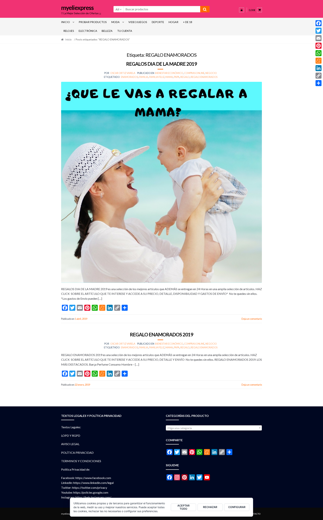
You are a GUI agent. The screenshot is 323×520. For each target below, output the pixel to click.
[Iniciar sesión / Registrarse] (241, 9)
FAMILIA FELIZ (156, 76)
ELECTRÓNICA (88, 30)
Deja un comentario (252, 318)
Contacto (254, 513)
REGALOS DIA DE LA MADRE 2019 (161, 64)
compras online (194, 73)
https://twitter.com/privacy (89, 487)
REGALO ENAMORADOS (204, 76)
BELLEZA (107, 30)
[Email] (318, 38)
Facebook (67, 478)
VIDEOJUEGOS (137, 22)
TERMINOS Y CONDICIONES (81, 461)
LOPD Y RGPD (70, 435)
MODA (115, 22)
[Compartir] (318, 83)
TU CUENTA (124, 30)
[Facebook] (318, 23)
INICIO (65, 22)
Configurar (236, 507)
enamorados (129, 76)
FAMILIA (143, 76)
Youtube (66, 492)
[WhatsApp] (318, 53)
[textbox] (214, 428)
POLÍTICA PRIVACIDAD (77, 452)
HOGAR (173, 22)
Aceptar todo (183, 507)
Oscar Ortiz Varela (122, 73)
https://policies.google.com (90, 492)
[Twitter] (318, 30)
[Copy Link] (318, 75)
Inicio (68, 39)
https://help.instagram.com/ (93, 497)
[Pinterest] (318, 45)
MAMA (169, 76)
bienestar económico (169, 73)
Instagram (67, 497)
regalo (185, 76)
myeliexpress (77, 7)
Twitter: (66, 487)
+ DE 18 (187, 22)
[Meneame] (318, 60)
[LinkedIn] (318, 68)
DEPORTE (158, 22)
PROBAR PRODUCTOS (93, 22)
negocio (211, 73)
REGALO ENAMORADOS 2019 (161, 334)
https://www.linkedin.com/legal (93, 482)
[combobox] (214, 428)
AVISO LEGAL (70, 444)
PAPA (176, 76)
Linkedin (66, 482)
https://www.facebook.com (93, 478)
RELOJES (68, 30)
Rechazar (210, 507)
